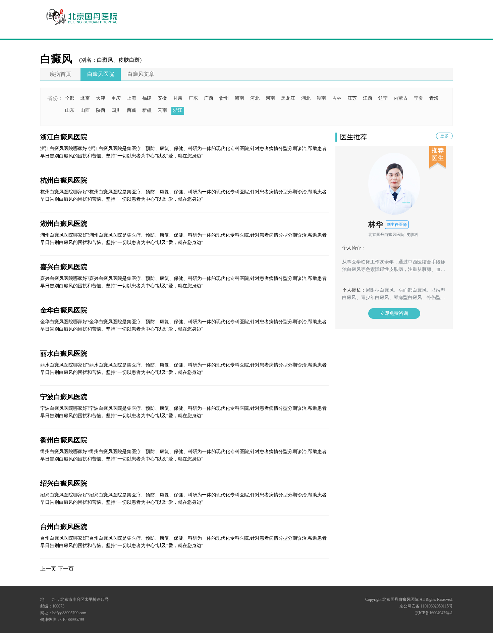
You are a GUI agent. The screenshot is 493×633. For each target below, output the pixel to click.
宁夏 (418, 98)
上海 (131, 98)
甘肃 (177, 98)
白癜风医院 (100, 74)
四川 (116, 110)
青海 (434, 98)
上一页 (48, 569)
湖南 (321, 98)
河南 (270, 98)
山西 (85, 110)
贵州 (224, 98)
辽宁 (383, 98)
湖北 (306, 98)
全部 (69, 98)
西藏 (131, 110)
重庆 (116, 98)
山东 (69, 110)
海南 (239, 98)
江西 (367, 98)
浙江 (177, 110)
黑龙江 (288, 98)
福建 (147, 98)
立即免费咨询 (394, 313)
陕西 (100, 110)
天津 (100, 98)
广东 (193, 98)
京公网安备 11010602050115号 (426, 606)
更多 (444, 135)
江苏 (352, 98)
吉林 (336, 98)
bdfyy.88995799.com (69, 613)
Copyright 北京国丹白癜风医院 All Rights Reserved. (409, 599)
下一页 (66, 569)
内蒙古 (401, 98)
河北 (255, 98)
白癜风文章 (140, 74)
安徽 (162, 98)
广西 (208, 98)
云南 (162, 110)
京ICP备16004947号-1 (434, 613)
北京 (85, 98)
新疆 (147, 110)
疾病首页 (60, 74)
